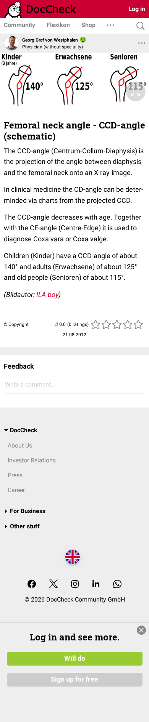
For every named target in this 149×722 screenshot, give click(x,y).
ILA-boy (47, 294)
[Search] (138, 26)
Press (15, 475)
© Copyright (16, 324)
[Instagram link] (75, 584)
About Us (20, 445)
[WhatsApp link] (117, 584)
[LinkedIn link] (96, 584)
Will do (74, 658)
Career (16, 490)
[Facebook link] (32, 584)
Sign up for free (74, 679)
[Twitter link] (53, 584)
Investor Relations (32, 460)
